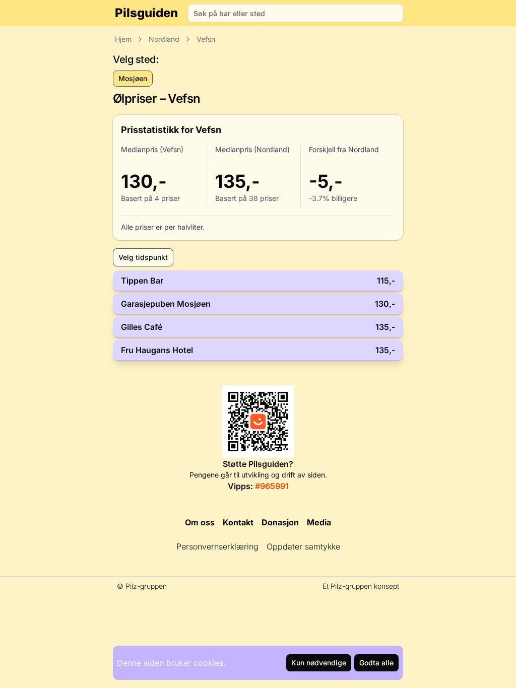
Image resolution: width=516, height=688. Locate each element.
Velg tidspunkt (143, 257)
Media (319, 522)
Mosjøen (132, 78)
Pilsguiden (146, 13)
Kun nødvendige (318, 662)
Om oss (200, 522)
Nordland (164, 39)
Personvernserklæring (217, 546)
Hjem (123, 39)
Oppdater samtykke (303, 546)
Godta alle (376, 662)
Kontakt (238, 522)
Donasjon (280, 522)
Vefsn (206, 39)
